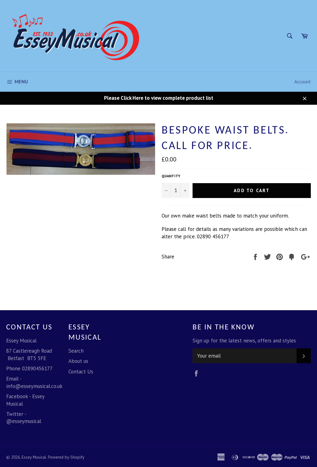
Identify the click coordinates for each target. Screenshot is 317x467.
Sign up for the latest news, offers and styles (244, 340)
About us (78, 361)
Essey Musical (34, 457)
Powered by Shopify (66, 457)
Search (76, 350)
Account (302, 82)
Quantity (171, 176)
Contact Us (80, 371)
